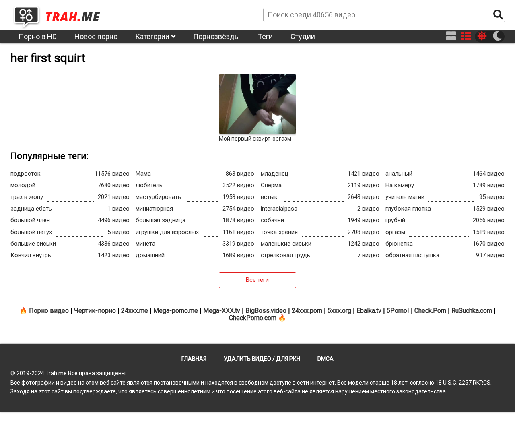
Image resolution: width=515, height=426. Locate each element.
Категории (153, 36)
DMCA (325, 359)
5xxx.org (339, 310)
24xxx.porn (307, 310)
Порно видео (49, 310)
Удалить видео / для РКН (262, 359)
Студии (302, 36)
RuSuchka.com (471, 310)
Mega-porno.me (175, 310)
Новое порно (95, 36)
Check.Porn (430, 310)
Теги (265, 36)
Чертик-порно (95, 310)
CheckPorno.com (252, 318)
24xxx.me (134, 310)
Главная (193, 359)
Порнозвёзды (216, 36)
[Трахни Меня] (60, 14)
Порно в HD (38, 36)
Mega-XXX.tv (221, 310)
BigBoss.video (265, 310)
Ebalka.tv (368, 310)
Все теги (257, 279)
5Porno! (398, 310)
